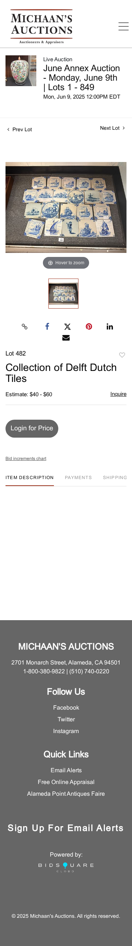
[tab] (30, 480)
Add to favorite (122, 355)
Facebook (66, 708)
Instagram (66, 731)
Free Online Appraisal (66, 782)
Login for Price (32, 429)
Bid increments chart (26, 459)
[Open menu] (123, 26)
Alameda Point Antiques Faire (66, 794)
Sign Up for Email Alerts (66, 829)
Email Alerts (66, 770)
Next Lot (110, 128)
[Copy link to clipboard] (25, 327)
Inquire (118, 394)
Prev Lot (21, 130)
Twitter (66, 719)
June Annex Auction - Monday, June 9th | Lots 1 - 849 (81, 78)
